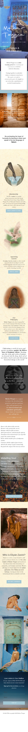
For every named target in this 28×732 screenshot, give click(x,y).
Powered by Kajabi (14, 715)
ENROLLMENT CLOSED (14, 210)
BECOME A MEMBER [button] (14, 581)
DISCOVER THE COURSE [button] (14, 496)
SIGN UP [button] (14, 702)
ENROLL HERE (14, 271)
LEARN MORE (14, 338)
